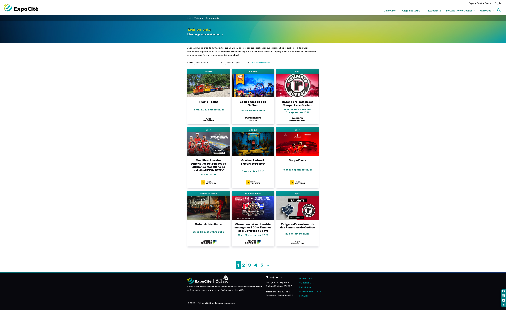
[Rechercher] (499, 10)
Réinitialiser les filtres (261, 62)
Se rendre (305, 283)
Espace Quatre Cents (480, 3)
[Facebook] (503, 291)
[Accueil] (189, 17)
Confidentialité (308, 291)
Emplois (304, 287)
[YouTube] (503, 300)
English (498, 3)
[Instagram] (503, 305)
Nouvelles (305, 278)
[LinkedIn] (503, 296)
